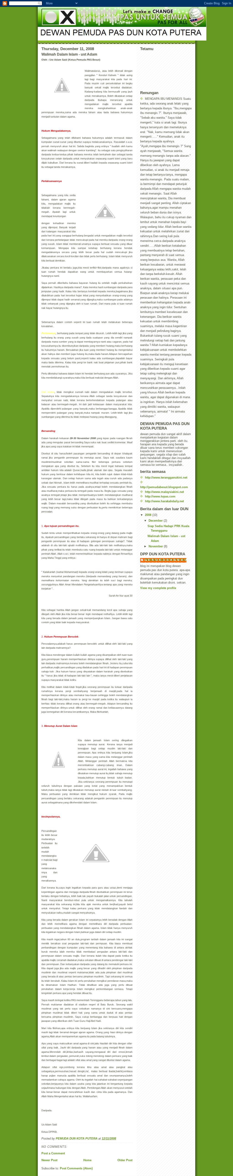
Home (87, 1160)
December (156, 520)
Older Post (124, 1160)
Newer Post (49, 1160)
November (156, 546)
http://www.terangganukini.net (166, 477)
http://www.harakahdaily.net (164, 501)
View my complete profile (158, 588)
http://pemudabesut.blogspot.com (164, 487)
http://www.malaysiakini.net (164, 492)
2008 (148, 515)
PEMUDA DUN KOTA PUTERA (165, 560)
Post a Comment (53, 1153)
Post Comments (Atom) (76, 1168)
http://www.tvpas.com (160, 496)
